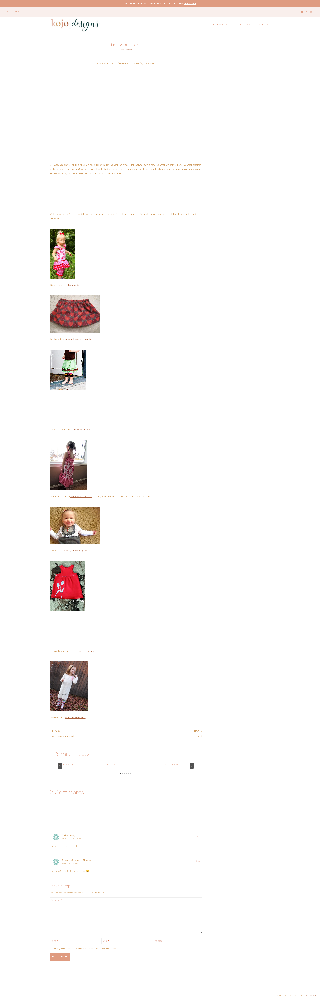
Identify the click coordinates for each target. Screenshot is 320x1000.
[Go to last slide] (60, 766)
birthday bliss (67, 764)
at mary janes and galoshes (77, 550)
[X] (306, 12)
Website (158, 941)
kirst (198, 734)
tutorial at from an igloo (81, 496)
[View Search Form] (315, 11)
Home (8, 12)
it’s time (111, 764)
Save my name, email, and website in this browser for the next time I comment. (86, 948)
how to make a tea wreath (62, 734)
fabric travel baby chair (168, 764)
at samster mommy (85, 651)
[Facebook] (302, 12)
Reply (198, 836)
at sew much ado (81, 430)
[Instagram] (311, 12)
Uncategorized (126, 49)
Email (106, 941)
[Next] (192, 766)
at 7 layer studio (72, 285)
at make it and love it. (75, 717)
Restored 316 (310, 995)
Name (54, 941)
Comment (56, 900)
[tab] (121, 773)
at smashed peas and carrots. (77, 339)
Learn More (190, 3)
